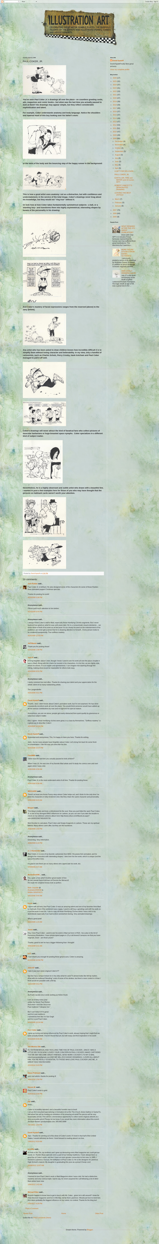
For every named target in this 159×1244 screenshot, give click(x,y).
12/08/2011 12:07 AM (36, 1165)
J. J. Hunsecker (34, 851)
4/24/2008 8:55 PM (35, 671)
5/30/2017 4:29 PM (35, 1203)
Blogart (31, 808)
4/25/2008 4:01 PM (35, 693)
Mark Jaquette (33, 888)
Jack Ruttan (33, 584)
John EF (31, 968)
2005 (115, 217)
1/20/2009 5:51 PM (35, 984)
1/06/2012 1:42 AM (35, 1184)
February (118, 202)
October (118, 148)
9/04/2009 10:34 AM (35, 1022)
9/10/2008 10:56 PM (35, 960)
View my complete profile (119, 69)
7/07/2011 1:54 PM (35, 1125)
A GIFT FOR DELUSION (124, 171)
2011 (115, 128)
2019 (115, 101)
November (119, 145)
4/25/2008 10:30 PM (35, 726)
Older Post (99, 1213)
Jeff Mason (32, 643)
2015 (115, 115)
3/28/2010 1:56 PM (35, 1079)
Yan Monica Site (34, 1047)
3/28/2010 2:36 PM (35, 1094)
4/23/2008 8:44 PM (35, 612)
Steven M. (32, 1087)
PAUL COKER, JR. (122, 174)
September (119, 151)
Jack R (30, 657)
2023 (115, 88)
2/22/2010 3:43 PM (35, 1065)
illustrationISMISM (35, 890)
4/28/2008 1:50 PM (35, 829)
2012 (115, 125)
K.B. (29, 953)
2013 (115, 122)
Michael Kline (33, 1192)
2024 (115, 85)
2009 (115, 135)
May (117, 165)
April (117, 168)
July (116, 158)
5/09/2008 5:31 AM (35, 946)
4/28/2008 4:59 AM (35, 769)
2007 (115, 210)
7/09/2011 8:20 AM (35, 1141)
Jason (30, 930)
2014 (115, 118)
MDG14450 (32, 791)
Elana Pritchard (34, 1073)
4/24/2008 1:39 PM (35, 650)
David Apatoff (33, 700)
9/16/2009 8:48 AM (35, 1039)
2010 (115, 132)
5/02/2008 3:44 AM (35, 896)
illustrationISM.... (34, 875)
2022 (115, 91)
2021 (115, 95)
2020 (115, 98)
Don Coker (32, 1030)
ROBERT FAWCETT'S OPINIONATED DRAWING (123, 187)
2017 (115, 108)
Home (63, 1213)
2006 (115, 213)
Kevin (30, 903)
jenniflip (31, 1149)
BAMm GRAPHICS (35, 892)
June (117, 161)
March (117, 199)
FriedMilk (31, 755)
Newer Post (27, 1213)
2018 (115, 105)
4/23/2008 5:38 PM (35, 597)
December (119, 141)
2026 (115, 78)
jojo (29, 1101)
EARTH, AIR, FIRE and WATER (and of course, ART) (124, 180)
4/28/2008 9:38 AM (35, 783)
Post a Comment (32, 1208)
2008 (115, 138)
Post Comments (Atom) (42, 1218)
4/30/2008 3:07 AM (35, 867)
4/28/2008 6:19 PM (35, 843)
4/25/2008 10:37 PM (35, 748)
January (118, 206)
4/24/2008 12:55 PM (35, 635)
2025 (115, 81)
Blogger (90, 1230)
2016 (115, 111)
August (118, 155)
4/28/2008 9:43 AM (35, 800)
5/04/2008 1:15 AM (35, 922)
